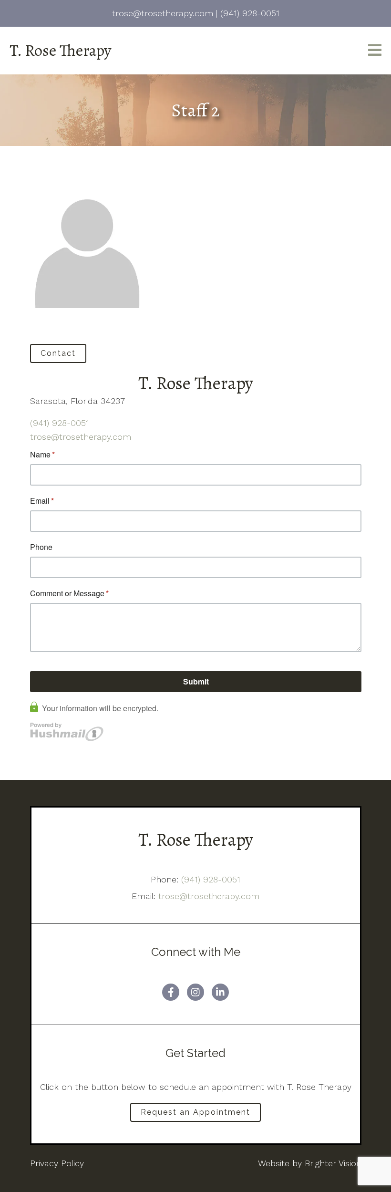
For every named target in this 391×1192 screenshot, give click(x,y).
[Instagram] (195, 992)
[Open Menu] (374, 50)
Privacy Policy (57, 1163)
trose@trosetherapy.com (80, 437)
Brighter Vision (333, 1163)
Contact (58, 353)
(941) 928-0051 (59, 423)
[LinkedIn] (220, 992)
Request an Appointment (195, 1112)
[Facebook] (170, 992)
